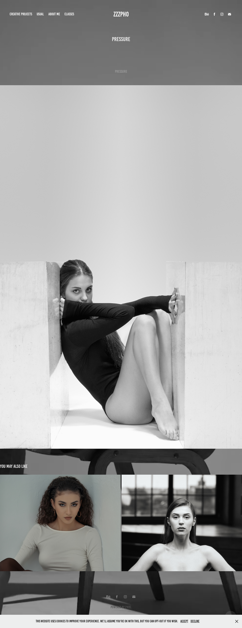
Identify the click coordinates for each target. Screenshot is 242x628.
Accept (184, 621)
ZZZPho (121, 14)
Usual (40, 14)
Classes (69, 14)
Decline (195, 621)
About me (54, 14)
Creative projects (21, 14)
